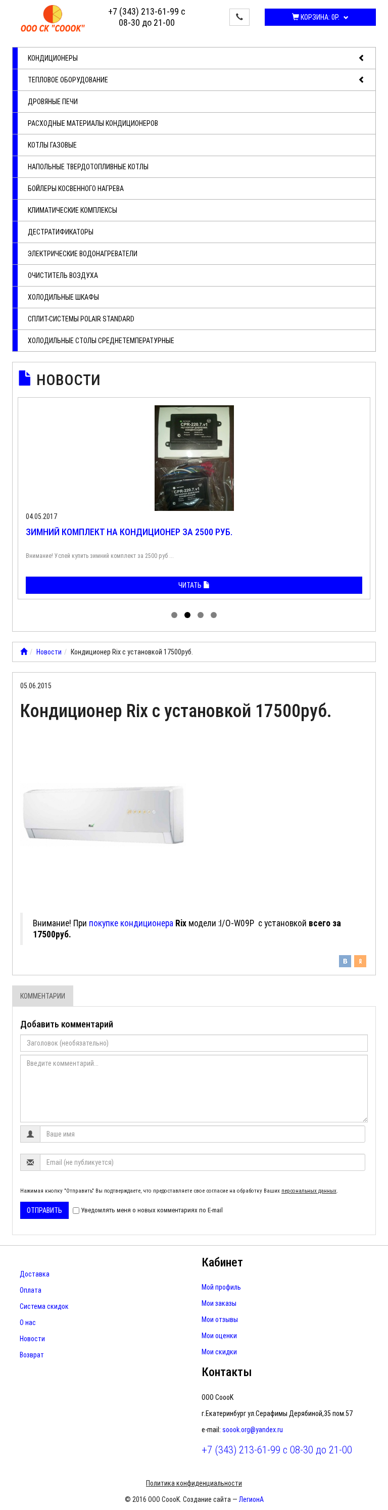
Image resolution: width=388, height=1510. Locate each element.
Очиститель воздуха (63, 275)
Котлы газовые (52, 145)
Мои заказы (219, 1303)
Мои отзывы (220, 1319)
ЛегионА (251, 1499)
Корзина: (319, 17)
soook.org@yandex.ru (252, 1430)
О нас (28, 1322)
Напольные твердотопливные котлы (88, 167)
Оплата (30, 1290)
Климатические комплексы (72, 210)
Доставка (35, 1274)
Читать (190, 585)
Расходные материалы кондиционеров (93, 123)
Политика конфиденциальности (194, 1483)
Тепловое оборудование (68, 80)
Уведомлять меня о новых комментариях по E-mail (152, 1210)
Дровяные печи (53, 102)
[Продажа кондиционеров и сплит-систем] (23, 652)
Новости (68, 380)
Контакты (227, 1372)
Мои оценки (219, 1336)
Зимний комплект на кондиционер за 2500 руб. (129, 532)
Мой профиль (221, 1287)
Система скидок (44, 1306)
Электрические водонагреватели (82, 254)
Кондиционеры (53, 58)
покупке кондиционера (131, 923)
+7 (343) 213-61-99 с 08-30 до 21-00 (146, 17)
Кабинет (222, 1262)
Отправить (44, 1210)
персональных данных (308, 1191)
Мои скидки (219, 1352)
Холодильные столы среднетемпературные (101, 341)
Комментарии (42, 996)
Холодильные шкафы (63, 297)
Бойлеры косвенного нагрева (76, 188)
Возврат (32, 1355)
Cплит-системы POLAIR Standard (81, 319)
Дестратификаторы (60, 232)
